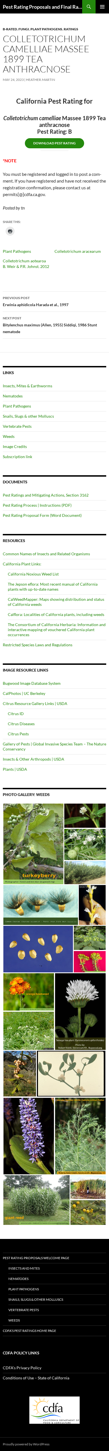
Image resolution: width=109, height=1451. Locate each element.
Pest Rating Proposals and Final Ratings (42, 7)
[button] (33, 844)
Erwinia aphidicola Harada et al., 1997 (35, 301)
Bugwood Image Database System (32, 683)
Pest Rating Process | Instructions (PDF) (37, 505)
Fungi (23, 29)
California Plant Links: (22, 563)
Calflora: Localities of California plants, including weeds (56, 614)
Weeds (9, 436)
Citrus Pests (18, 733)
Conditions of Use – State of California (36, 1377)
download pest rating (54, 143)
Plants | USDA (15, 769)
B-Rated (10, 29)
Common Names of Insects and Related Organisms (46, 553)
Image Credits (15, 446)
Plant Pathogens (46, 29)
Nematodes (13, 396)
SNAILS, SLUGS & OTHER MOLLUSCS (35, 1299)
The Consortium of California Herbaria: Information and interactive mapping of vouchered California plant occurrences (57, 629)
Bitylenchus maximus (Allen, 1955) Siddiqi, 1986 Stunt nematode (50, 325)
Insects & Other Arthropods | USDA (33, 759)
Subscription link (17, 456)
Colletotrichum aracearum (77, 251)
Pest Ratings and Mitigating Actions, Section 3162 (46, 495)
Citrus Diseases (21, 723)
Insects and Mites (24, 1268)
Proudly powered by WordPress (26, 1444)
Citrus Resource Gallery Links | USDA (35, 703)
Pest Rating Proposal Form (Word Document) (42, 515)
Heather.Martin (40, 80)
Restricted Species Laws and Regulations (37, 644)
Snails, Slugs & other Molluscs (28, 416)
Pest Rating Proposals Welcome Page (36, 1258)
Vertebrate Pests (17, 426)
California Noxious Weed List (33, 574)
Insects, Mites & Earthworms (27, 385)
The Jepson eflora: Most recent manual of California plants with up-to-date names (53, 587)
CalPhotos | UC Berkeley (24, 693)
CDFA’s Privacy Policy (22, 1367)
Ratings (71, 29)
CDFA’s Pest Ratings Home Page (29, 1331)
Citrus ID (16, 713)
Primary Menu (102, 6)
